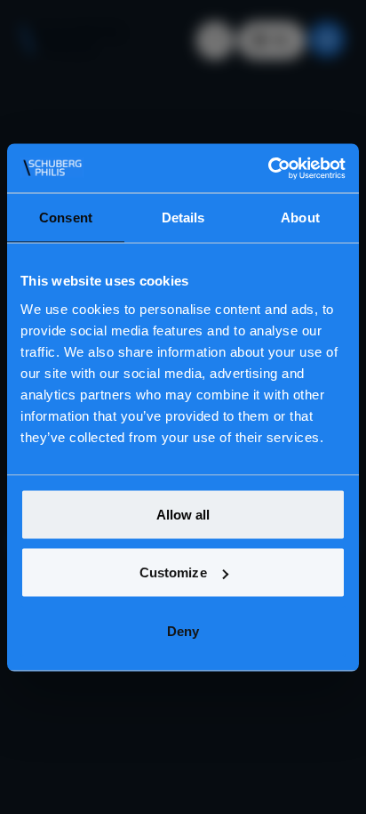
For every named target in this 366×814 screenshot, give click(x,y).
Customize (173, 572)
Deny (183, 630)
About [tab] (300, 217)
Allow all (183, 513)
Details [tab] (183, 217)
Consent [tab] (65, 217)
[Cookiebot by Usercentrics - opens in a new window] (268, 168)
